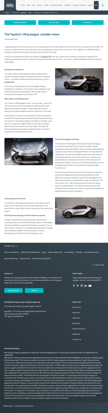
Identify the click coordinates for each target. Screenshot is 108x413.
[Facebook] (74, 285)
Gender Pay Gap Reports (41, 258)
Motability (76, 334)
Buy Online (76, 307)
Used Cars (76, 318)
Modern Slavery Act (55, 252)
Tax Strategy (69, 252)
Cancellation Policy (91, 252)
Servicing (76, 323)
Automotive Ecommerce (24, 406)
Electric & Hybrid (78, 328)
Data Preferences (11, 258)
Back (7, 12)
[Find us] (103, 5)
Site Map (79, 252)
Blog (30, 12)
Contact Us (76, 339)
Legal (44, 252)
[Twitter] (77, 285)
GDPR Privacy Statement (30, 252)
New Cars (76, 312)
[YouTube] (90, 286)
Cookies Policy (25, 258)
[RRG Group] (10, 5)
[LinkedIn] (85, 285)
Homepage (23, 12)
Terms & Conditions (11, 252)
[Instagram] (81, 285)
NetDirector (8, 406)
